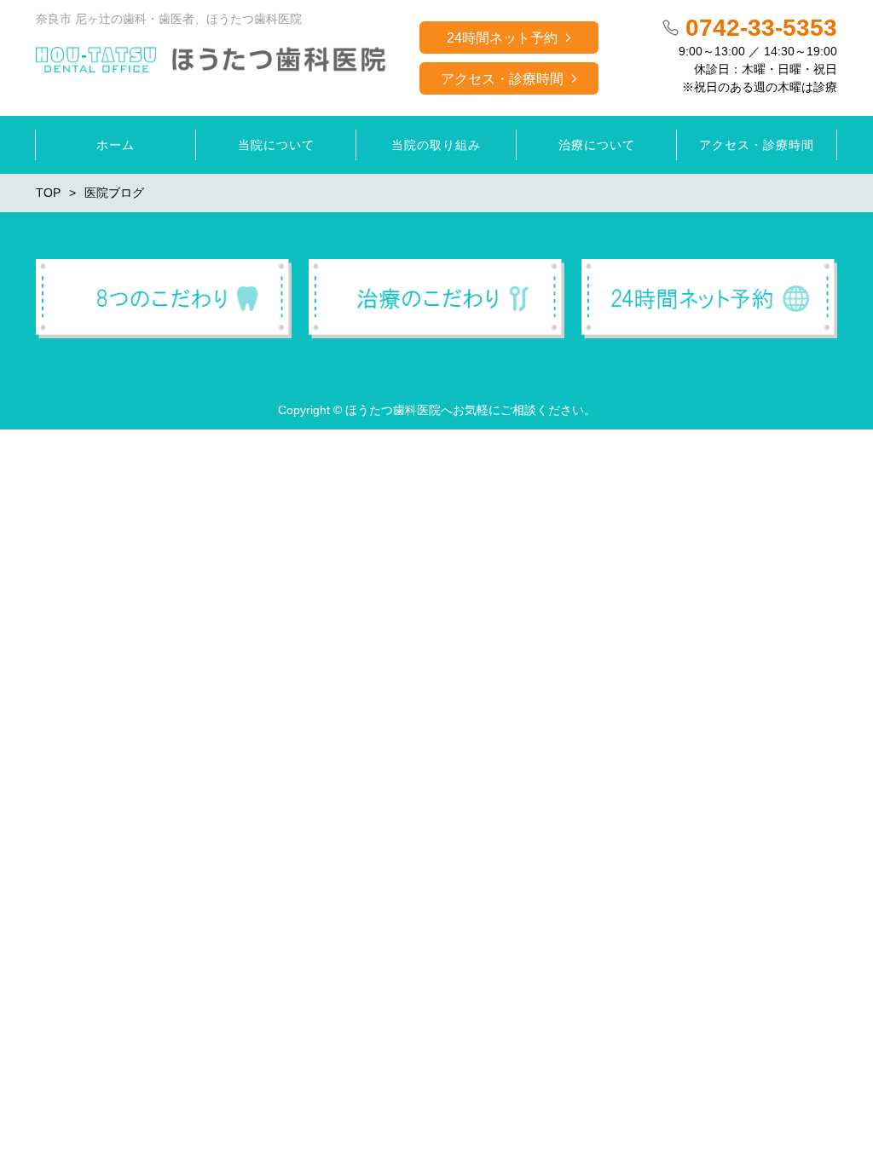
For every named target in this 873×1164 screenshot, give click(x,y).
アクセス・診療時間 (502, 79)
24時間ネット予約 (502, 38)
